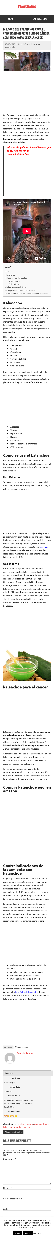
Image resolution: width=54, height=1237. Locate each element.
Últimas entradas (21, 1047)
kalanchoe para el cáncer (16, 287)
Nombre (7, 1188)
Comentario (9, 1159)
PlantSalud (27, 6)
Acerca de (8, 1047)
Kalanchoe (10, 275)
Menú (10, 18)
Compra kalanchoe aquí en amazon (20, 290)
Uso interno (14, 284)
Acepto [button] (17, 1233)
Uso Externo (15, 281)
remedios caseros (22, 1127)
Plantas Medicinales (13, 1132)
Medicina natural (25, 1123)
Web (5, 1209)
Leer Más (37, 1233)
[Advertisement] (27, 92)
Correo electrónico (12, 1198)
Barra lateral (40, 18)
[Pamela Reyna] (10, 1062)
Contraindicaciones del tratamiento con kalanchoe (27, 293)
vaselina (43, 546)
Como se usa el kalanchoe (16, 278)
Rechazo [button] (28, 1233)
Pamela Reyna (24, 44)
